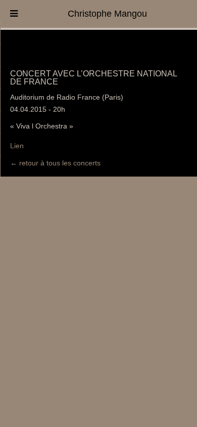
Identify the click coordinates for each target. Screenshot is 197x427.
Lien (17, 146)
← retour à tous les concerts (55, 163)
